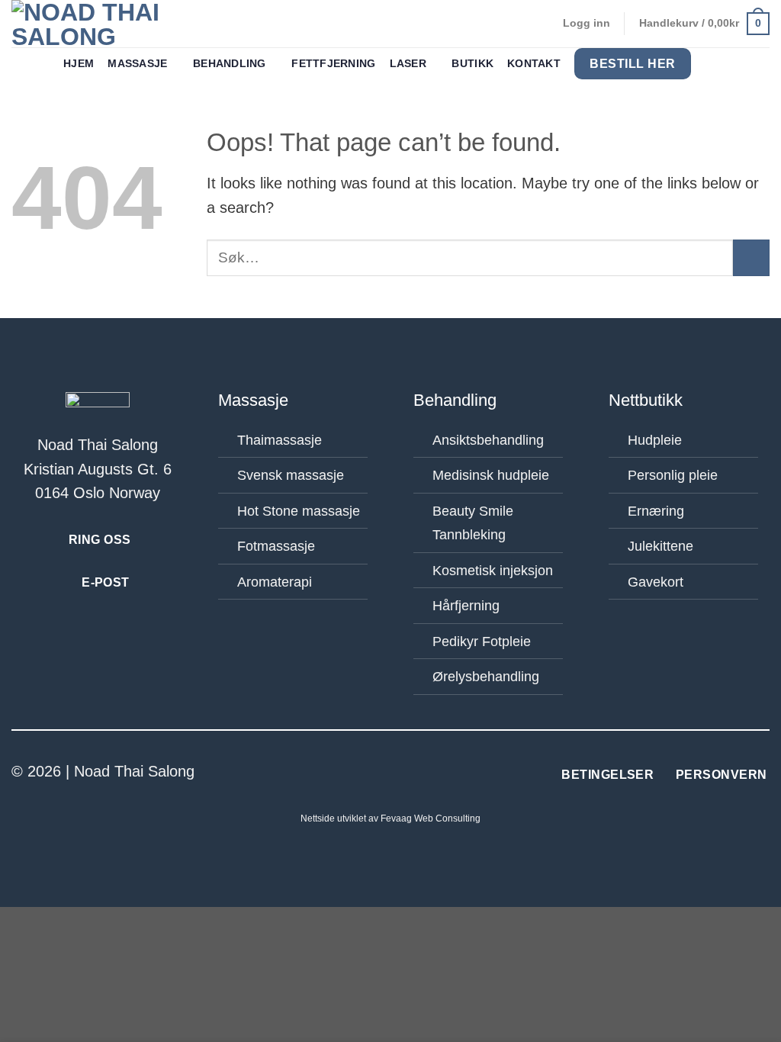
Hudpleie (655, 440)
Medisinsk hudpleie (490, 475)
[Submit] (751, 258)
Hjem (78, 63)
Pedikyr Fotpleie (481, 641)
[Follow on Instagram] (402, 772)
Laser (408, 63)
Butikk (472, 63)
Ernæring (656, 511)
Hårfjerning (466, 605)
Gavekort (655, 582)
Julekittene (660, 546)
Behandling (229, 63)
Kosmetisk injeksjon (492, 570)
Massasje (137, 63)
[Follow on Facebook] (379, 772)
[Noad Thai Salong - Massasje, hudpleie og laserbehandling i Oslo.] (106, 23)
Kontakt (534, 63)
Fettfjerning (333, 63)
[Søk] (711, 64)
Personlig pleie (673, 475)
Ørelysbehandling (485, 676)
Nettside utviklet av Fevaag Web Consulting (390, 818)
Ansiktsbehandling (488, 440)
